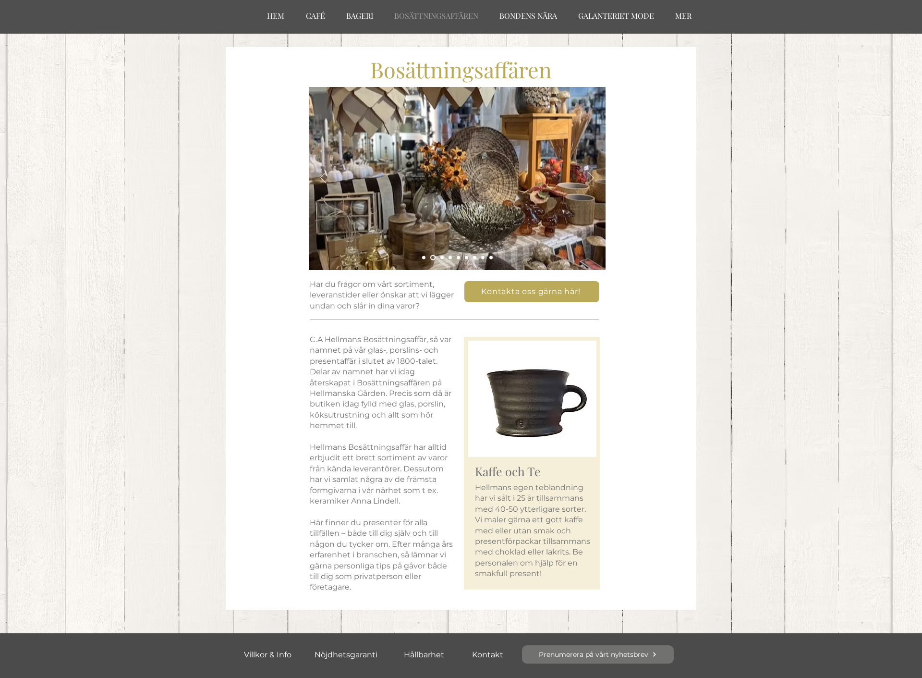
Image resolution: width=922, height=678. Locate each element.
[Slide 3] (441, 257)
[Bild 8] (483, 257)
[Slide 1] (423, 257)
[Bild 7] (474, 257)
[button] (531, 291)
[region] (532, 463)
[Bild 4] (450, 257)
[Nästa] (591, 178)
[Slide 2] (432, 257)
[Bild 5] (458, 257)
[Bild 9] (491, 257)
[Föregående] (323, 178)
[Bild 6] (466, 257)
